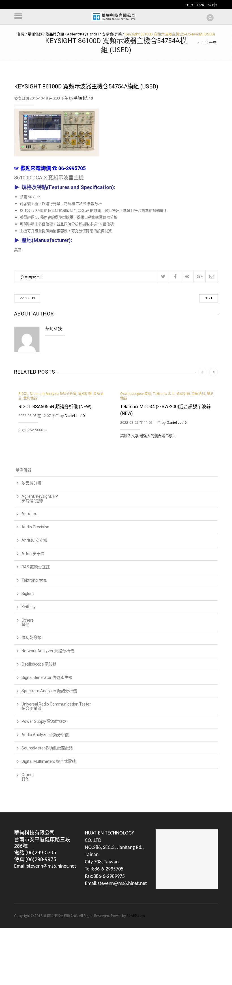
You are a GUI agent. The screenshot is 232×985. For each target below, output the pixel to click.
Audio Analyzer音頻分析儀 (45, 734)
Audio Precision (35, 527)
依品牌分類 (55, 34)
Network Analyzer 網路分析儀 (48, 651)
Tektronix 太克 (34, 580)
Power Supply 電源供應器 (44, 721)
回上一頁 (209, 42)
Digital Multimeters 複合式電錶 (49, 761)
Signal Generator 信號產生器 (47, 677)
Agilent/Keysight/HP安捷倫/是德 (40, 498)
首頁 (21, 34)
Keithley (29, 607)
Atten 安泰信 (33, 553)
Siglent (28, 593)
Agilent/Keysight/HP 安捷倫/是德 (94, 34)
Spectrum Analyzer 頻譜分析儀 (49, 691)
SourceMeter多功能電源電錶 (47, 748)
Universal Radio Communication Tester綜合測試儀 (56, 706)
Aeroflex (29, 513)
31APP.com (136, 915)
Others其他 (28, 622)
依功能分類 (31, 637)
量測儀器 (35, 34)
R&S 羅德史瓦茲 (36, 567)
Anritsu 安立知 (34, 540)
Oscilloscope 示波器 (39, 664)
